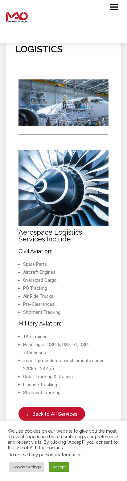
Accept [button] (59, 467)
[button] (114, 7)
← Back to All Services (51, 414)
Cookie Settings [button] (27, 467)
